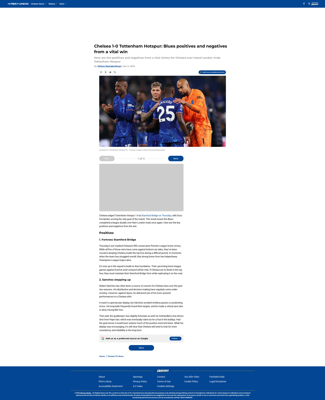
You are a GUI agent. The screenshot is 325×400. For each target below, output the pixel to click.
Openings (138, 376)
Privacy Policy (140, 381)
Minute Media (85, 393)
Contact (161, 376)
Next (175, 158)
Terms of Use (164, 381)
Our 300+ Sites (191, 376)
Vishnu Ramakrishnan (109, 66)
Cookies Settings (165, 386)
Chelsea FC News (115, 356)
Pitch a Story (105, 381)
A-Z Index (138, 386)
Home (102, 356)
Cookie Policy (191, 381)
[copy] (115, 72)
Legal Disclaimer (217, 381)
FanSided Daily (216, 376)
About (102, 376)
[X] (309, 4)
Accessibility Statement (111, 386)
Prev (107, 158)
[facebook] (304, 4)
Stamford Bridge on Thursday (156, 215)
